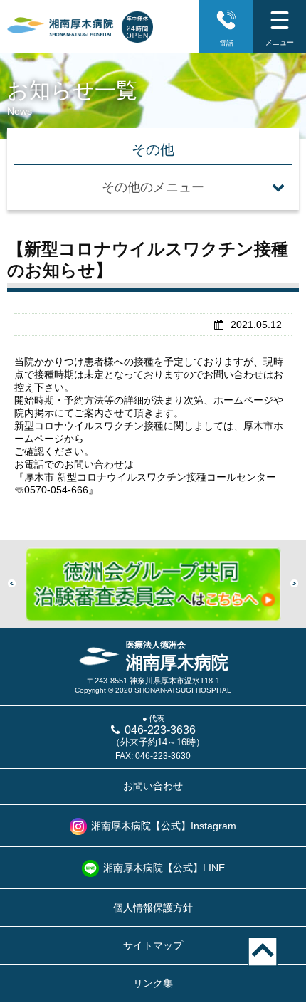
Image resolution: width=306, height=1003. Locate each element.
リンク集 (153, 983)
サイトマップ (153, 945)
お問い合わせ (153, 786)
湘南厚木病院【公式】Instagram (163, 825)
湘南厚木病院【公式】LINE (164, 867)
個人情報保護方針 (153, 907)
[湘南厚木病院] (60, 27)
